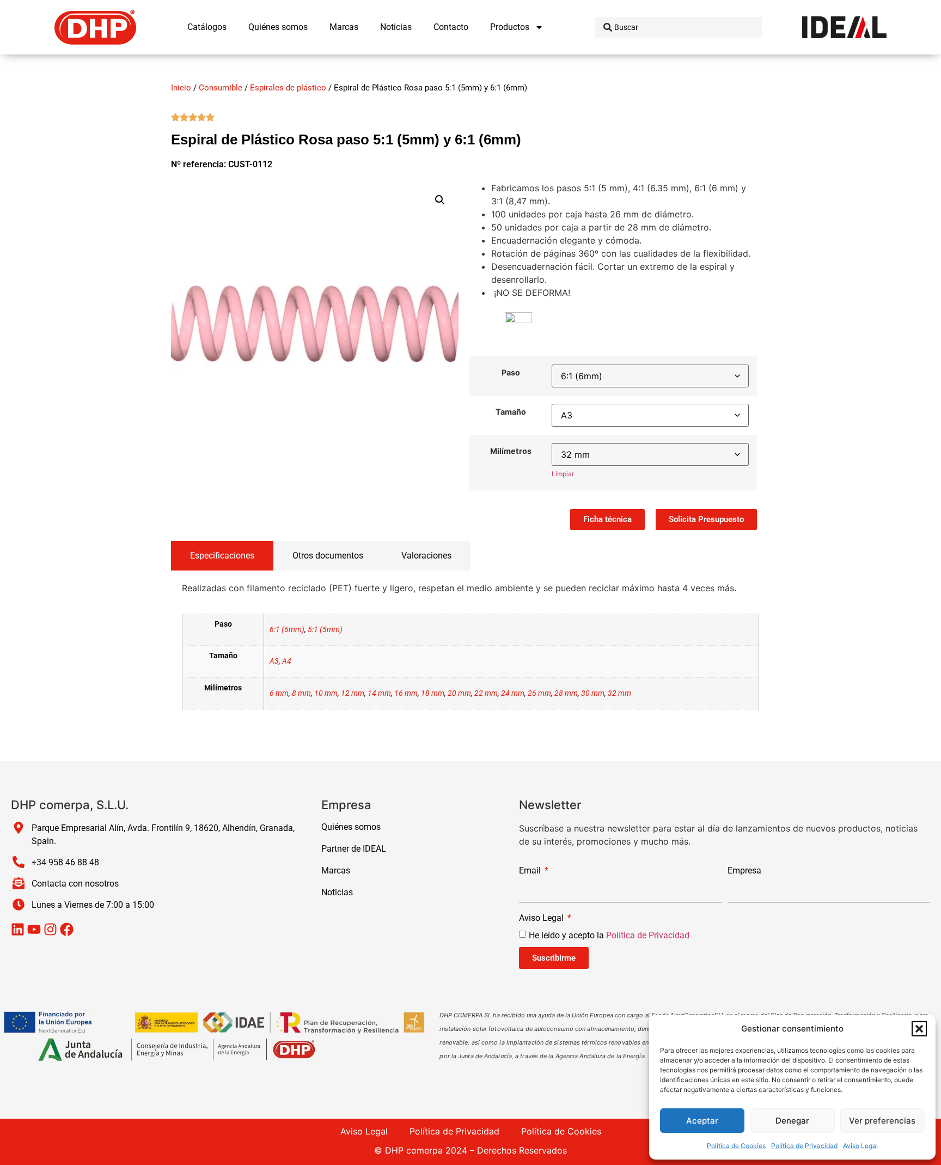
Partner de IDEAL (353, 849)
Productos (509, 27)
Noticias (396, 27)
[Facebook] (67, 929)
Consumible (220, 88)
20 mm (459, 693)
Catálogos (207, 27)
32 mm (619, 693)
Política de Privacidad (804, 1146)
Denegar (792, 1120)
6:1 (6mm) (287, 629)
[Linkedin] (18, 929)
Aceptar (702, 1120)
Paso (511, 373)
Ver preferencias (882, 1120)
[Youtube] (34, 929)
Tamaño (511, 412)
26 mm (539, 693)
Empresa (744, 871)
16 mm (406, 693)
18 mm (432, 693)
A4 (286, 661)
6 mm (279, 693)
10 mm (326, 693)
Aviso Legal (860, 1146)
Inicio (181, 88)
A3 (274, 661)
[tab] (222, 556)
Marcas (343, 27)
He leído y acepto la (609, 935)
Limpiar (563, 474)
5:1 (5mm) (325, 629)
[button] (919, 1028)
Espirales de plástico (288, 88)
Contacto (450, 27)
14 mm (379, 693)
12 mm (352, 693)
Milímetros (510, 451)
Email (531, 871)
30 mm (592, 693)
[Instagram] (50, 929)
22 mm (486, 693)
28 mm (566, 693)
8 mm (301, 693)
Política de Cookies (736, 1146)
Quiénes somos (278, 27)
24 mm (512, 693)
